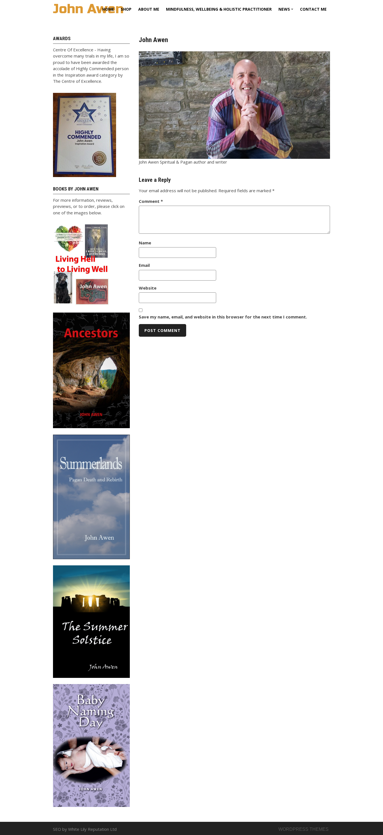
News (286, 11)
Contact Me (313, 9)
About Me (148, 9)
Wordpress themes (303, 829)
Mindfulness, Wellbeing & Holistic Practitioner (219, 9)
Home (108, 9)
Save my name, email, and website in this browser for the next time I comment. (223, 317)
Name (145, 243)
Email (144, 265)
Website (147, 288)
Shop (126, 9)
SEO (57, 829)
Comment (151, 201)
